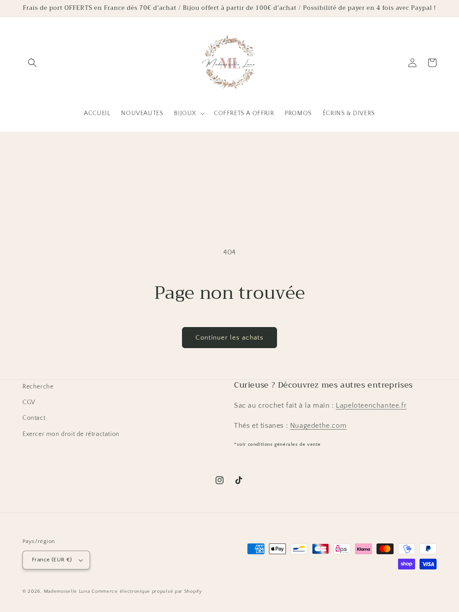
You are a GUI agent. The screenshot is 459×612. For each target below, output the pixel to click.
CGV (28, 402)
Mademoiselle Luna (67, 591)
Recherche (37, 386)
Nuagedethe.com (318, 426)
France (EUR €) (52, 559)
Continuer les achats (229, 337)
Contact (33, 418)
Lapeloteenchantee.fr (371, 405)
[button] (32, 63)
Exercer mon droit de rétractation (71, 434)
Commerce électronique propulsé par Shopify (146, 591)
